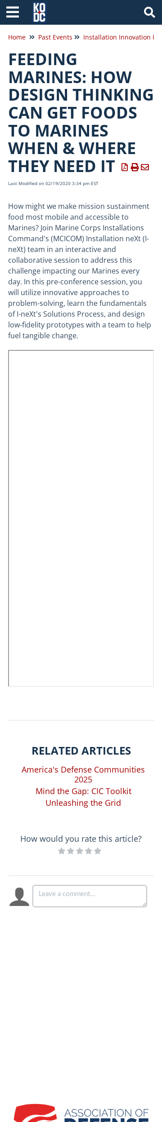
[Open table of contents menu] (15, 11)
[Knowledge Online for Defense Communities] (39, 8)
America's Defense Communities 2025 (83, 774)
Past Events (55, 37)
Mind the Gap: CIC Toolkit (83, 791)
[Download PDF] (125, 167)
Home (17, 37)
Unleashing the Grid (83, 802)
